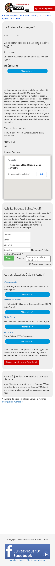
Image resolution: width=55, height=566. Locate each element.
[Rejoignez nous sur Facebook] (27, 551)
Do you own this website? (19, 174)
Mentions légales (17, 560)
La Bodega (15, 18)
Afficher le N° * (27, 71)
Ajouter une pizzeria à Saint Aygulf (21, 362)
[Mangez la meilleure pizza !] (16, 6)
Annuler (20, 258)
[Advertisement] (29, 81)
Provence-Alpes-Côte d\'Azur (15, 15)
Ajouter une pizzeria (44, 8)
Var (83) (34, 15)
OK (41, 174)
